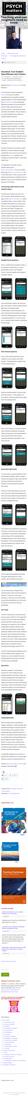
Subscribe (5, 974)
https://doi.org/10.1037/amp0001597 (10, 989)
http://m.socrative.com (16, 172)
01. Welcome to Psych (9, 1022)
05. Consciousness (8, 1030)
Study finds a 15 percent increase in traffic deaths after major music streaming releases (14, 949)
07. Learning (6, 1034)
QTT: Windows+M (13, 793)
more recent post (15, 85)
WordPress (16, 1094)
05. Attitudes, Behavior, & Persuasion (12, 1054)
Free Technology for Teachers (15, 764)
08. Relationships (7, 1058)
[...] (16, 922)
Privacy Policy (6, 1092)
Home (3, 53)
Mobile (19, 80)
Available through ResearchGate (9, 991)
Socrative (4, 95)
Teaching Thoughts (7, 1062)
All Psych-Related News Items (8, 961)
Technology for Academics (12, 78)
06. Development (7, 1032)
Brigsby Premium (21, 1092)
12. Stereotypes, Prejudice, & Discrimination (14, 1060)
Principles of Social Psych (8, 1050)
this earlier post (9, 102)
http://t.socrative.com (7, 170)
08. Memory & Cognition (9, 1036)
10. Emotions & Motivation (10, 1040)
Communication (12, 80)
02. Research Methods (9, 1024)
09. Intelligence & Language (10, 1038)
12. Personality (7, 1044)
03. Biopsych (6, 1026)
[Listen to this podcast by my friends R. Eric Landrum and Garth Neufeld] (14, 1006)
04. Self (5, 1052)
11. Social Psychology (8, 1042)
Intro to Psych (5, 1020)
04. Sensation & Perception (10, 1028)
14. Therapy (6, 1048)
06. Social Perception (8, 1056)
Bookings (4, 56)
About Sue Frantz (13, 53)
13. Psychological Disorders (10, 1046)
